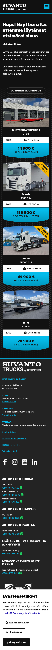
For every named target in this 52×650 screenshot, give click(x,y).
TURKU (6, 395)
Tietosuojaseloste (11, 444)
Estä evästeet (14, 632)
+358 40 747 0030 (11, 494)
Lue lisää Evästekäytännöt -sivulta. (22, 613)
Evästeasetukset (19, 622)
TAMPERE (7, 408)
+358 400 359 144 (10, 553)
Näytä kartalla (9, 401)
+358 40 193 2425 (10, 573)
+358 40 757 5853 (10, 501)
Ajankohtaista (9, 432)
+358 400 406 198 (11, 533)
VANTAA (6, 422)
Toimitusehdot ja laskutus (14, 438)
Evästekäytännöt (10, 451)
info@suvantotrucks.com (14, 378)
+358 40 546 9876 (11, 517)
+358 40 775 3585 (10, 487)
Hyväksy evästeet (16, 642)
